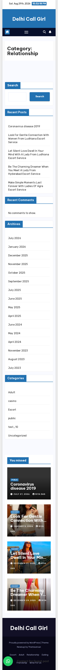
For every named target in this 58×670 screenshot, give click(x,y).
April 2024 (14, 341)
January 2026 (17, 246)
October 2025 (16, 272)
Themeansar (34, 647)
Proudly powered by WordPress (25, 642)
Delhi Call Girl (29, 19)
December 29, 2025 (25, 600)
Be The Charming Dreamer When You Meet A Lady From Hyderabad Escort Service (28, 170)
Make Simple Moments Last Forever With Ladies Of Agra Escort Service (25, 186)
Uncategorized (17, 435)
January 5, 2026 (24, 526)
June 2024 (15, 324)
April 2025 (14, 316)
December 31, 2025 (25, 563)
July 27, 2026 (22, 494)
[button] (44, 32)
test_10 (13, 426)
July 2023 (14, 367)
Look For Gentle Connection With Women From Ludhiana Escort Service (28, 138)
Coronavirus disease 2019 (24, 126)
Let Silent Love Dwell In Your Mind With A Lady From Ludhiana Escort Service (28, 154)
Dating (45, 655)
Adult (11, 392)
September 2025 (18, 281)
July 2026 (14, 238)
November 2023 (18, 350)
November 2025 (18, 264)
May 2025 (14, 307)
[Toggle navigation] (26, 32)
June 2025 (15, 298)
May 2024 (14, 333)
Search (12, 85)
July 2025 (14, 290)
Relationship (33, 655)
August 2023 (16, 359)
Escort (12, 409)
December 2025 (18, 255)
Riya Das (40, 494)
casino (12, 401)
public (12, 418)
